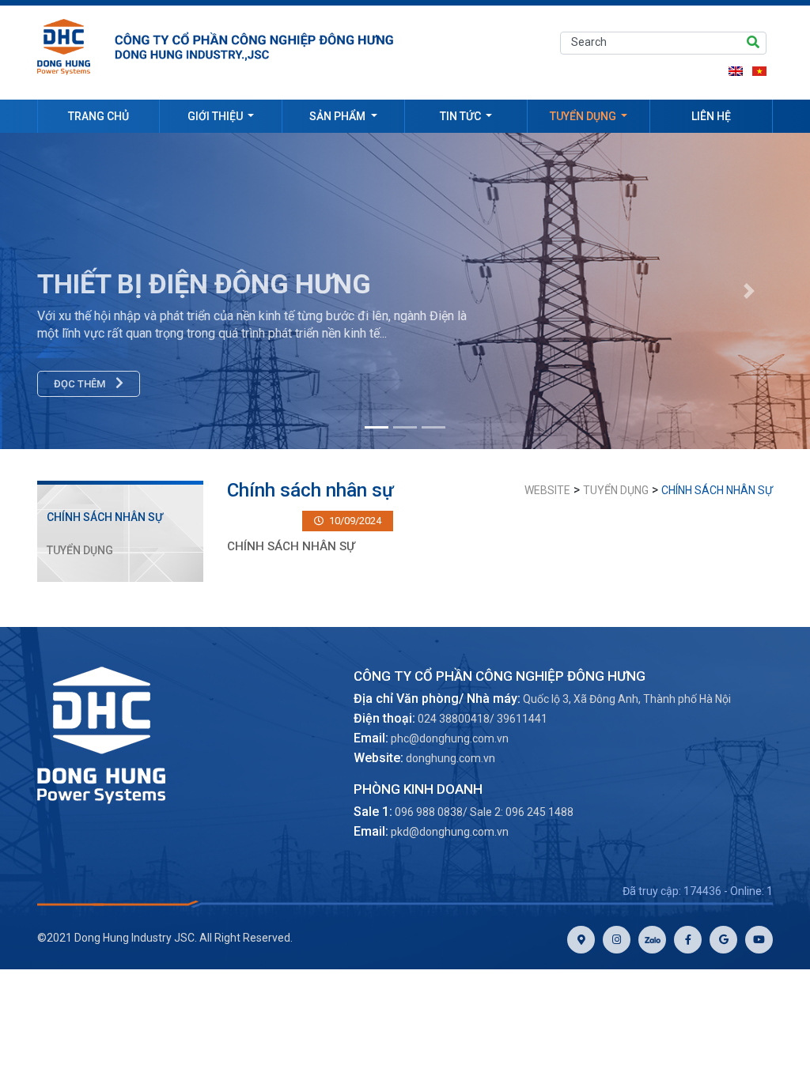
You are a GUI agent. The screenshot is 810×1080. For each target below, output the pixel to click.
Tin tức (461, 116)
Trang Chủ (98, 116)
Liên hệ (711, 116)
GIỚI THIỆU (216, 116)
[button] (749, 291)
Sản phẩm (338, 116)
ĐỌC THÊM (81, 384)
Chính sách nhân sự (105, 517)
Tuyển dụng (584, 116)
